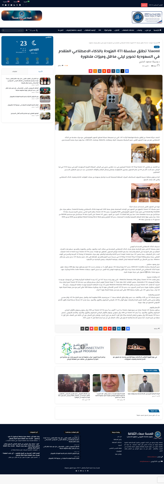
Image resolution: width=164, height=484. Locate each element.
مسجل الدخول (148, 415)
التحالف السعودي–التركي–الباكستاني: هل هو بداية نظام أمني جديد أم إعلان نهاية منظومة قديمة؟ (22, 89)
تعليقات (14, 71)
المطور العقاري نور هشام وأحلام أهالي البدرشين (24, 114)
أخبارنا (120, 445)
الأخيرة (40, 71)
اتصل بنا (60, 30)
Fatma (154, 66)
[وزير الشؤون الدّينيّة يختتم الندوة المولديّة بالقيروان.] (45, 99)
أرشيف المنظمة (90, 30)
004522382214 (152, 457)
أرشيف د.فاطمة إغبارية (74, 30)
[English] (8, 1)
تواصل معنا (118, 454)
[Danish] (18, 1)
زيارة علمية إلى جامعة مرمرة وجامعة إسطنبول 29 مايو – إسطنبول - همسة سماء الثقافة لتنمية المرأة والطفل (23, 438)
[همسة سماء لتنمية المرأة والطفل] (147, 17)
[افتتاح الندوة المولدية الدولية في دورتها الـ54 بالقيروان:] (45, 107)
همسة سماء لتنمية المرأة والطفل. (90, 468)
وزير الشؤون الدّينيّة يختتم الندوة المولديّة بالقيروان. (23, 97)
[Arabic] (29, 1)
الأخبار (117, 30)
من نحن (148, 30)
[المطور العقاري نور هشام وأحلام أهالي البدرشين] (45, 116)
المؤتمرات (119, 451)
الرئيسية (157, 30)
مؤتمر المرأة (108, 30)
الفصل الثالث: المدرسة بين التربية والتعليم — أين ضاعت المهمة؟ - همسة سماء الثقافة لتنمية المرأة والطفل (21, 454)
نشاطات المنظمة (128, 30)
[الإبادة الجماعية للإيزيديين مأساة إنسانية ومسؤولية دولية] (144, 383)
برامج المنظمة (118, 439)
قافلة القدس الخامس (115, 448)
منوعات (151, 43)
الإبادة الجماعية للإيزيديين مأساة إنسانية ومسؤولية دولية (144, 394)
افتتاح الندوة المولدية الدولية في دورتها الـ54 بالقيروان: (22, 105)
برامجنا (140, 30)
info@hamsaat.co (145, 461)
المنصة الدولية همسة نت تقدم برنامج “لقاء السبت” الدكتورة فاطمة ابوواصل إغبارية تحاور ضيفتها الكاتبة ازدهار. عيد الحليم (110, 396)
